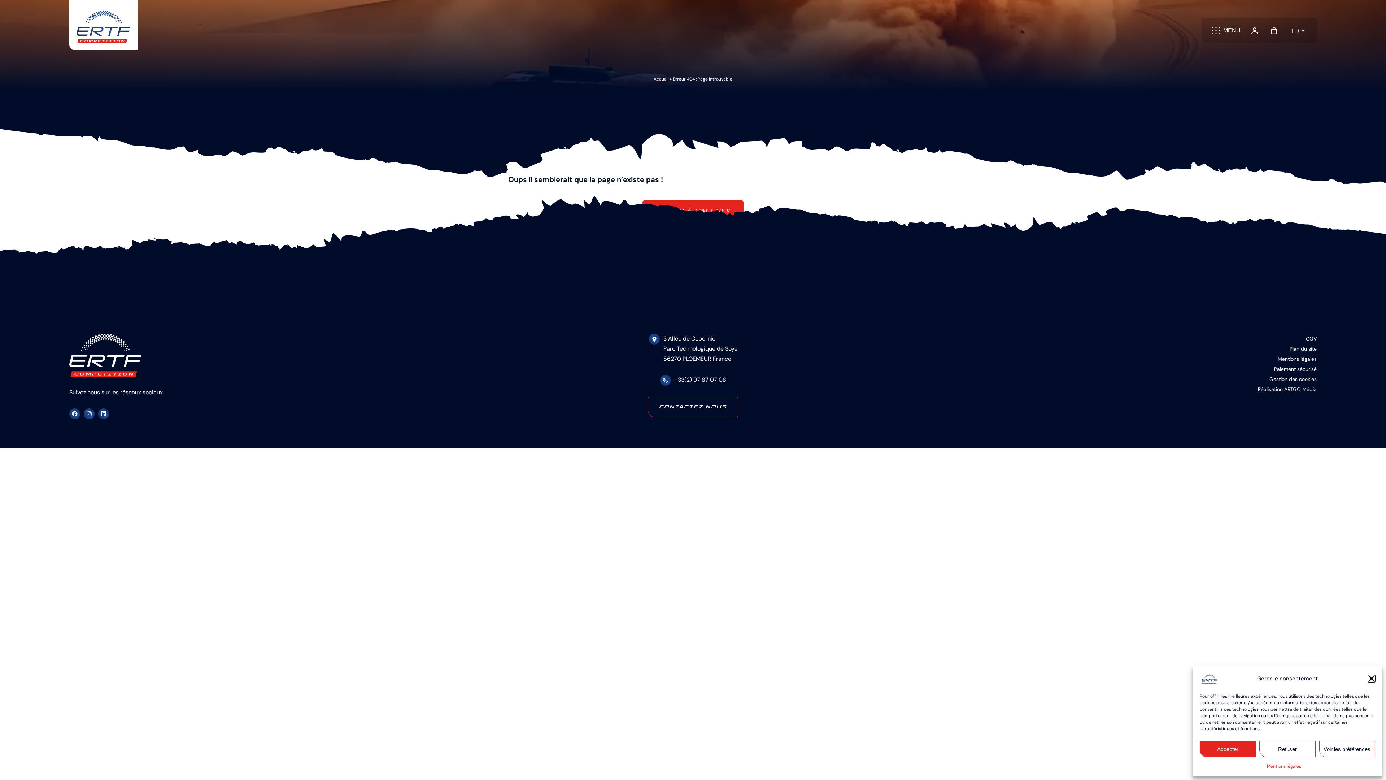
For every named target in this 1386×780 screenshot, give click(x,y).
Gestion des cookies (1293, 379)
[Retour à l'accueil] (103, 25)
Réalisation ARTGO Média (1287, 389)
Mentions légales (1284, 766)
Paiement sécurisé (1295, 369)
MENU (1232, 30)
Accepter (1227, 749)
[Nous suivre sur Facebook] (74, 413)
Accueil (661, 79)
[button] (1371, 678)
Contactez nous (693, 407)
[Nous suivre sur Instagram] (89, 413)
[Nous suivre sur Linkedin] (103, 413)
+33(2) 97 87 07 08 (700, 380)
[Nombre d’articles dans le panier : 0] (1274, 30)
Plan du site (1303, 349)
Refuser (1287, 749)
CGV (1311, 338)
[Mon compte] (1254, 30)
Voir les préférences (1347, 749)
